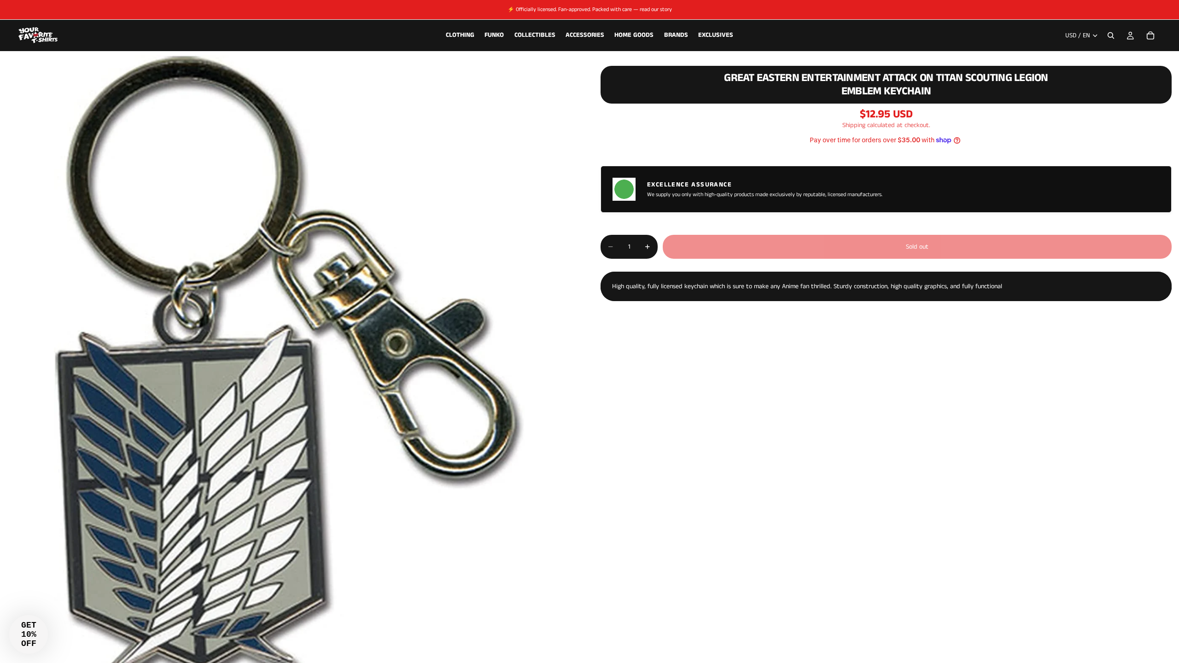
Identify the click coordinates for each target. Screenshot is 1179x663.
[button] (28, 634)
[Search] (1111, 35)
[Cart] (1150, 35)
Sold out (917, 246)
